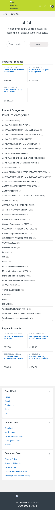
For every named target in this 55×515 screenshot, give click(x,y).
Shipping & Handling (13, 463)
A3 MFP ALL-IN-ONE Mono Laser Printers (19, 163)
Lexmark (6, 252)
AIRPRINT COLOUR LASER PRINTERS (18, 205)
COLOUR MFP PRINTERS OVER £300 (18, 229)
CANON (5, 294)
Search (40, 5)
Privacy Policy (11, 459)
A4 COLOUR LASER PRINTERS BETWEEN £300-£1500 (25, 177)
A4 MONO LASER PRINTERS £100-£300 (19, 181)
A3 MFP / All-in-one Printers (14, 153)
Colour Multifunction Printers (14, 219)
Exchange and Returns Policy (17, 475)
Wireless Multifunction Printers (15, 309)
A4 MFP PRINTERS (10, 191)
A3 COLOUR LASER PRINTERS (15, 125)
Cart (6, 413)
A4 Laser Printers (9, 167)
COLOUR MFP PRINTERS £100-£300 (18, 238)
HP (3, 299)
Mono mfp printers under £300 (15, 276)
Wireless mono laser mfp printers (16, 318)
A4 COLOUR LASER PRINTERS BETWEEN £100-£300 (25, 172)
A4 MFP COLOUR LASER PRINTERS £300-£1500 (23, 196)
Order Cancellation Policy (16, 471)
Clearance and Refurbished (14, 214)
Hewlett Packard (9, 247)
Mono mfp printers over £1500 (15, 271)
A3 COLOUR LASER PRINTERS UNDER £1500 (21, 134)
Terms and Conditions (14, 436)
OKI (3, 257)
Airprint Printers (8, 200)
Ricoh (4, 261)
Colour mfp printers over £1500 (15, 224)
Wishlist (8, 444)
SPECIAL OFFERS (10, 67)
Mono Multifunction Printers (14, 266)
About (7, 401)
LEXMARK (6, 304)
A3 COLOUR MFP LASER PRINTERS (17, 139)
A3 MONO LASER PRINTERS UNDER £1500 (20, 148)
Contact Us (9, 405)
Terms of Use (10, 467)
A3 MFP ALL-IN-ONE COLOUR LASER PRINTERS (22, 158)
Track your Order (12, 440)
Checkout (9, 428)
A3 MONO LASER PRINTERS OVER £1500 (19, 144)
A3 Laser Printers (9, 120)
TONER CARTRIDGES (11, 290)
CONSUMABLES (9, 243)
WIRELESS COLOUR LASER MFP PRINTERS (20, 313)
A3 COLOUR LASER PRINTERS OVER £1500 (20, 130)
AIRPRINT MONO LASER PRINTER (16, 210)
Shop (7, 409)
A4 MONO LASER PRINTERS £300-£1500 (19, 186)
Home (4, 14)
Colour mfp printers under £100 (15, 233)
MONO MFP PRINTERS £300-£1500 (17, 280)
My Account (10, 432)
